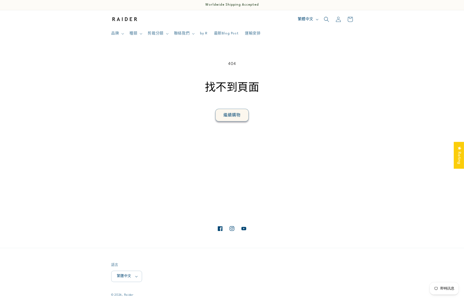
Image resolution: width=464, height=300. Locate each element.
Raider (128, 295)
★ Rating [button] (459, 155)
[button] (117, 33)
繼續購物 (232, 115)
